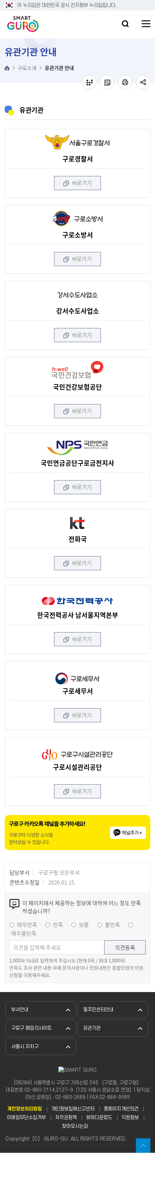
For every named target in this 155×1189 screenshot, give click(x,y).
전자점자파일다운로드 (107, 82)
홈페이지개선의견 (121, 1109)
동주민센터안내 (98, 1009)
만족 (58, 925)
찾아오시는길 (75, 1126)
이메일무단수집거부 (26, 1117)
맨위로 (143, 1145)
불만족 (112, 925)
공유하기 (143, 82)
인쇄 (125, 82)
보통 (84, 925)
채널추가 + (132, 833)
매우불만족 (23, 933)
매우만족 (27, 925)
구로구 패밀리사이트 (31, 1028)
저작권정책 (66, 1117)
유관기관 (92, 1028)
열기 (125, 23)
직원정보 (130, 1117)
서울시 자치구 (25, 1046)
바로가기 (82, 183)
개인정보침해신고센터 (72, 1109)
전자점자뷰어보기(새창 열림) (89, 82)
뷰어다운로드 (99, 1117)
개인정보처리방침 (24, 1109)
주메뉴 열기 (146, 23)
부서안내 (19, 1009)
